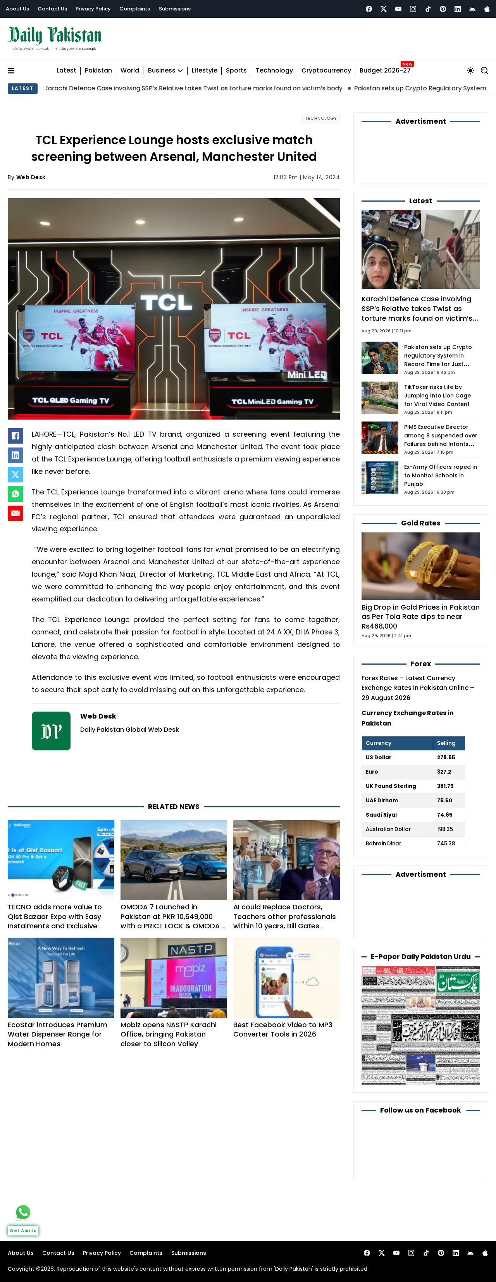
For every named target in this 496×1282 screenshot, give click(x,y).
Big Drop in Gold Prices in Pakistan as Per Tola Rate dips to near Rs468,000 (421, 616)
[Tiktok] (428, 9)
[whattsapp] (23, 1212)
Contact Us (52, 8)
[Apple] (487, 9)
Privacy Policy (93, 8)
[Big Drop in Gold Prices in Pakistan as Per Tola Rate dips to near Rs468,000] (421, 565)
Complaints (134, 8)
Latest (66, 71)
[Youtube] (398, 9)
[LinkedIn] (15, 455)
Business (162, 71)
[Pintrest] (443, 9)
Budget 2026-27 (385, 71)
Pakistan (98, 71)
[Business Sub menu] (180, 70)
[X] (15, 474)
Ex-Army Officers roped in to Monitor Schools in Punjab (440, 475)
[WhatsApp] (15, 494)
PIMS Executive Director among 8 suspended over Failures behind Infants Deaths (440, 439)
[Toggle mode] (470, 70)
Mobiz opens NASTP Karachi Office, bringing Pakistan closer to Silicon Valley (169, 1034)
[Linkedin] (458, 9)
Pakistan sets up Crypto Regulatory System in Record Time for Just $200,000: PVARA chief (438, 360)
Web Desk (31, 177)
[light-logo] (56, 38)
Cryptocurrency (326, 71)
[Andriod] (472, 9)
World (130, 71)
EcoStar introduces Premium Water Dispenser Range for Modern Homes (57, 1034)
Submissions (175, 8)
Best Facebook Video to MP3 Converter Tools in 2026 (282, 1029)
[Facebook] (369, 9)
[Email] (15, 513)
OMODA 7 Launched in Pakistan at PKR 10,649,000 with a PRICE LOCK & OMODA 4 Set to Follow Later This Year (173, 921)
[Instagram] (413, 9)
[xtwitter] (384, 9)
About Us (17, 8)
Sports (236, 71)
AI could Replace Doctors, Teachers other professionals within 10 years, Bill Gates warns (284, 921)
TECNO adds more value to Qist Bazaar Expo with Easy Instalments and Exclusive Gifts (55, 921)
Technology (274, 71)
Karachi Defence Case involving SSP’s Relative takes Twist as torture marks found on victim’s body (417, 313)
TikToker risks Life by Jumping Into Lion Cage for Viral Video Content (437, 395)
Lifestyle (204, 71)
